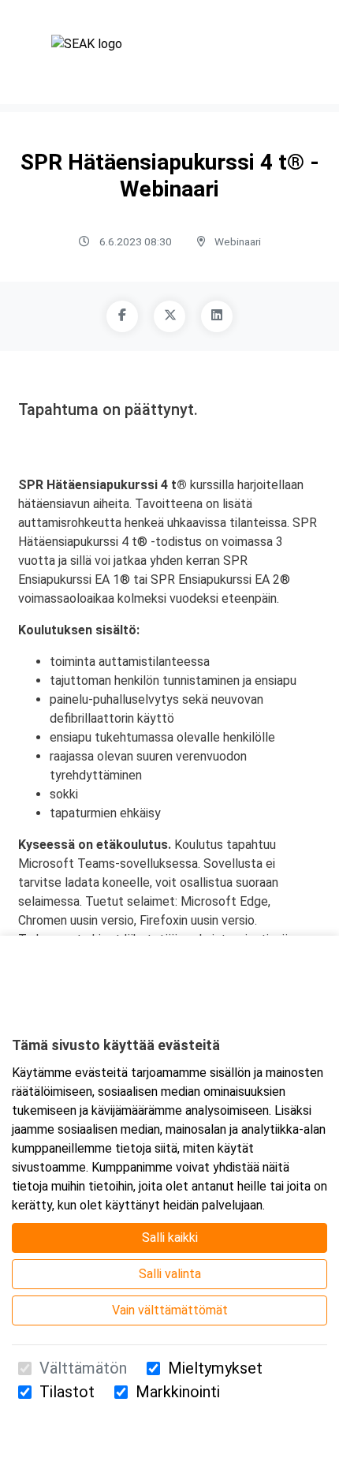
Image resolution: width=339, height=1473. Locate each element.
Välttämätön (83, 1368)
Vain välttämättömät (170, 1310)
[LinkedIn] (217, 316)
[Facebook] (122, 316)
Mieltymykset (215, 1368)
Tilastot (67, 1391)
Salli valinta (170, 1273)
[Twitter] (169, 316)
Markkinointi (178, 1391)
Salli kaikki (170, 1237)
